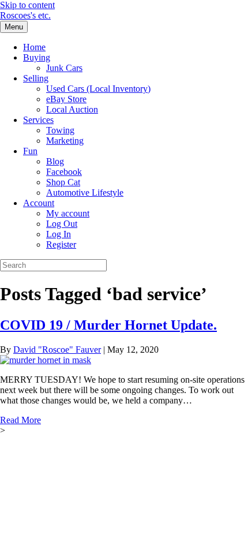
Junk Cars (64, 68)
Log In (58, 234)
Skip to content (27, 5)
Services (38, 120)
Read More (20, 420)
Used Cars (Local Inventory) (98, 89)
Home (34, 47)
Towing (60, 130)
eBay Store (66, 99)
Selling (35, 78)
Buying (36, 57)
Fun (30, 151)
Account (38, 203)
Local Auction (72, 109)
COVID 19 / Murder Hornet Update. (108, 324)
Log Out (61, 224)
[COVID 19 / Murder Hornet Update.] (45, 360)
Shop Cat (63, 182)
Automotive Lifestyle (84, 192)
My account (67, 213)
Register (61, 244)
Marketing (65, 140)
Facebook (64, 172)
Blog (55, 161)
